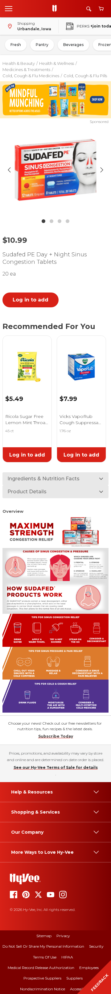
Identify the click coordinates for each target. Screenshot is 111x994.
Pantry (42, 44)
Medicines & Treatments (26, 69)
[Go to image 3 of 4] (60, 221)
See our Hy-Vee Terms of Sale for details (56, 767)
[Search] (89, 8)
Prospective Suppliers (42, 978)
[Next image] (101, 170)
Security (96, 946)
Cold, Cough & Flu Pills (85, 75)
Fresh (15, 44)
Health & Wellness (56, 63)
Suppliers (74, 978)
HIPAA (67, 957)
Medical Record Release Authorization (41, 967)
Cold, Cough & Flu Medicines (30, 75)
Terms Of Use (44, 957)
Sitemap (43, 935)
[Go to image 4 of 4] (68, 221)
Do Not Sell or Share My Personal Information (43, 946)
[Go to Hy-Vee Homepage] (56, 8)
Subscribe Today (55, 736)
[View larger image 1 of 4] (55, 170)
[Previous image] (9, 170)
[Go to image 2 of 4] (51, 221)
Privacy (63, 935)
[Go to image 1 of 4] (43, 221)
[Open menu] (8, 8)
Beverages (73, 44)
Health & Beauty (18, 63)
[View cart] (101, 9)
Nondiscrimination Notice (42, 989)
